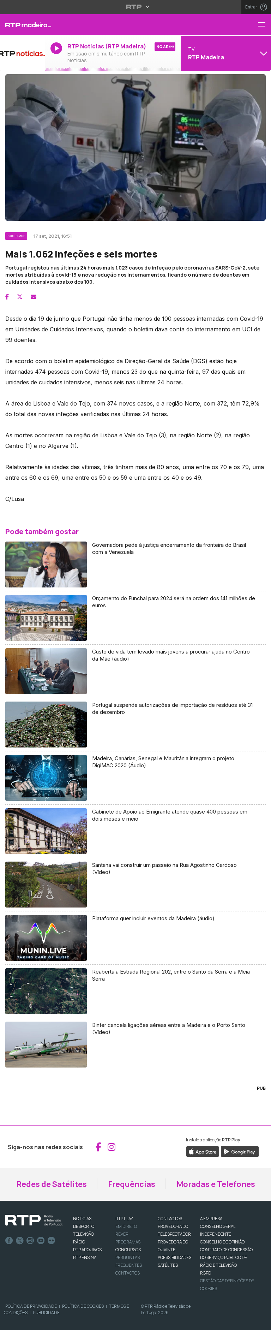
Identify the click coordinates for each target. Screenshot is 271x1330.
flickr (51, 1241)
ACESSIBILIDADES (174, 1257)
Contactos (127, 1273)
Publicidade (46, 1313)
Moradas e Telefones (215, 1184)
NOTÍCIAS (82, 1219)
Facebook (9, 1241)
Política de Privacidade (31, 1306)
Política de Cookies (83, 1306)
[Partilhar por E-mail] (33, 297)
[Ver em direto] (22, 53)
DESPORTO (83, 1226)
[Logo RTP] (33, 1220)
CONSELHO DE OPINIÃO (222, 1242)
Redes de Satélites (51, 1184)
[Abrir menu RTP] (135, 6)
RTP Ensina (84, 1257)
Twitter (20, 1241)
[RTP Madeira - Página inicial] (22, 24)
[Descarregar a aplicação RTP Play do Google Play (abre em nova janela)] (240, 1151)
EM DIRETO (126, 1226)
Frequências (131, 1184)
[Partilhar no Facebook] (7, 297)
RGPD (205, 1273)
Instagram (30, 1241)
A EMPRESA (211, 1219)
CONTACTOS (170, 1219)
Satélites (168, 1265)
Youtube (41, 1241)
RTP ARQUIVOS (87, 1250)
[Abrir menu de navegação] (264, 25)
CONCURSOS (128, 1250)
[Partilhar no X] (20, 297)
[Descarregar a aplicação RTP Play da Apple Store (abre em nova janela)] (202, 1151)
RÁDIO (79, 1242)
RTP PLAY (124, 1219)
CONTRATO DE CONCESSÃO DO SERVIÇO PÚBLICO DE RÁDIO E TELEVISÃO (226, 1257)
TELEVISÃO (83, 1234)
